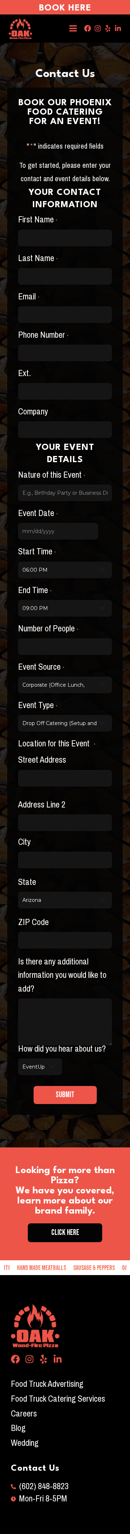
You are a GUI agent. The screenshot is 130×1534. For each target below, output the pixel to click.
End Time (35, 590)
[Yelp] (107, 28)
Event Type (37, 705)
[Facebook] (87, 28)
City (24, 842)
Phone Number (43, 335)
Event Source (41, 667)
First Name (37, 219)
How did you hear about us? (62, 1049)
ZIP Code (33, 922)
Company (33, 411)
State (27, 882)
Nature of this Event (51, 475)
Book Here (65, 8)
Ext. (24, 373)
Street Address (42, 760)
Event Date (38, 513)
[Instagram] (97, 28)
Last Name (38, 258)
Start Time (37, 551)
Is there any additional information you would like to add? (62, 975)
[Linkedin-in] (117, 28)
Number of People (48, 628)
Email (28, 296)
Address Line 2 (41, 804)
